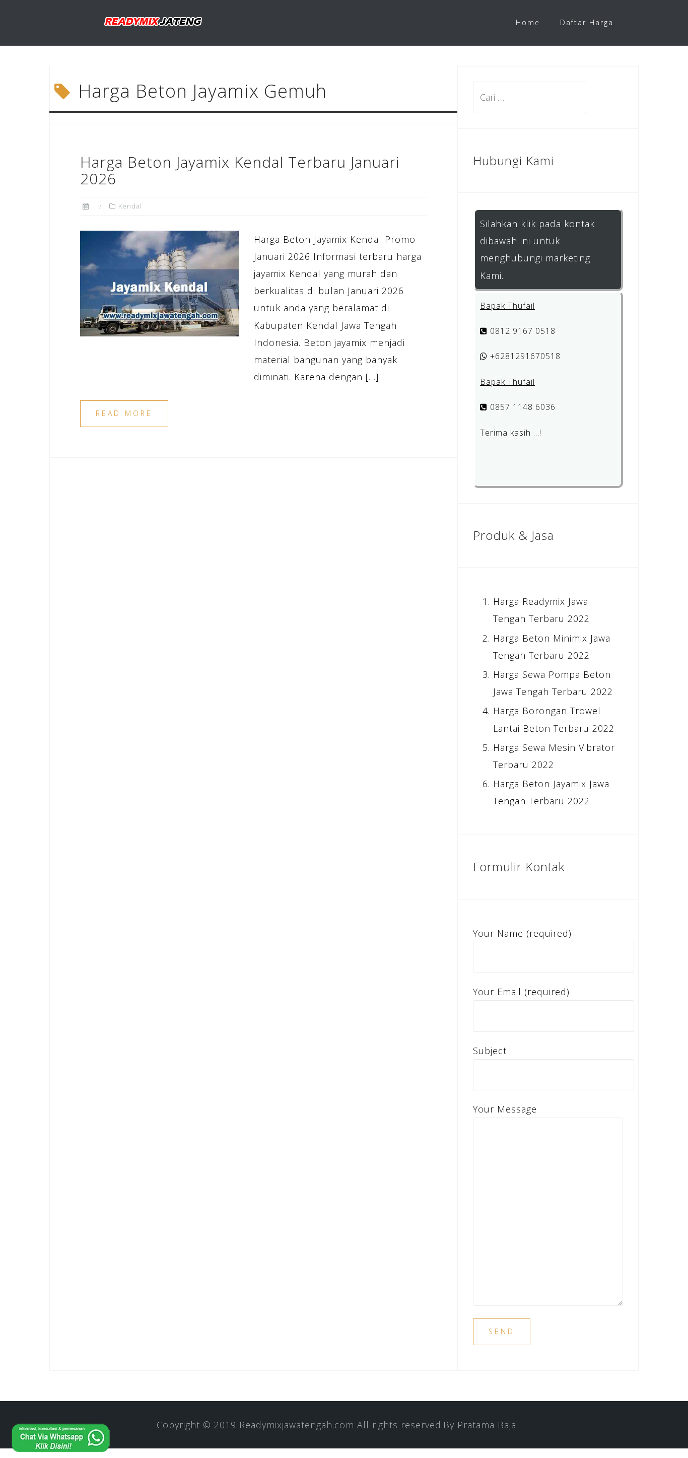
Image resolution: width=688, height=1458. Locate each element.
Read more (124, 413)
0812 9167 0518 (522, 330)
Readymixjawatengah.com (296, 1425)
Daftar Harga (586, 22)
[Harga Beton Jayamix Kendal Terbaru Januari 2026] (159, 282)
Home (528, 22)
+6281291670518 (524, 356)
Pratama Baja (486, 1425)
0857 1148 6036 (522, 406)
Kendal (130, 206)
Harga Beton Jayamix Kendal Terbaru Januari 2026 (239, 170)
